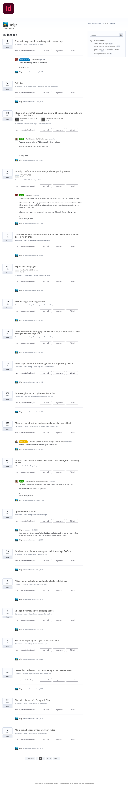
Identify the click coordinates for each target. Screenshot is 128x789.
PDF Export (41, 180)
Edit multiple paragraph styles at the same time (37, 640)
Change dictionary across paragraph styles (34, 610)
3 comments (18, 86)
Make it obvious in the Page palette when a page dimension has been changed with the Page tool (47, 332)
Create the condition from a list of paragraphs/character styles (43, 670)
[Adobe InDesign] (8, 9)
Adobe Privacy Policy (88, 783)
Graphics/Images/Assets (44, 124)
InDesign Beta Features (101, 53)
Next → (56, 759)
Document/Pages (49, 305)
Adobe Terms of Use (75, 783)
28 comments (19, 124)
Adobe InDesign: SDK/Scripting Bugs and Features (106, 50)
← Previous (30, 759)
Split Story (19, 83)
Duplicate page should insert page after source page (39, 41)
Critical (74, 51)
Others (40, 466)
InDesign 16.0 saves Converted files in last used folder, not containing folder (47, 461)
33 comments (18, 180)
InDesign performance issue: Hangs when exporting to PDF (42, 171)
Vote (7, 47)
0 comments (18, 44)
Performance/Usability (43, 240)
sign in (106, 23)
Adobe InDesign (38, 783)
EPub (45, 554)
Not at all (47, 51)
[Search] (121, 35)
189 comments (19, 466)
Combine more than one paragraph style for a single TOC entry (44, 551)
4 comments (18, 644)
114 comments (19, 426)
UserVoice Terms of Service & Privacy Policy (56, 783)
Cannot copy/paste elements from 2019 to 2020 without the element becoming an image (46, 235)
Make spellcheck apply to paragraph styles (35, 729)
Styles (45, 644)
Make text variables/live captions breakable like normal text (43, 423)
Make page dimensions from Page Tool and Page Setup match (44, 363)
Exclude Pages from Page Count (30, 301)
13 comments (18, 275)
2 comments (18, 240)
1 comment (18, 584)
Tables (45, 584)
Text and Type (49, 396)
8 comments (18, 703)
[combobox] (105, 35)
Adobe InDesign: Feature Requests (33, 44)
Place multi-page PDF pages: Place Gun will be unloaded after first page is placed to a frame (48, 114)
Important (60, 51)
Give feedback (99, 41)
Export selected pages (25, 266)
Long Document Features (51, 86)
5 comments (18, 337)
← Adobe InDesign (8, 29)
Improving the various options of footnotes (35, 393)
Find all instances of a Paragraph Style (32, 700)
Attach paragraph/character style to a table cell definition (41, 580)
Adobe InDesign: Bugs (30, 124)
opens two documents (25, 511)
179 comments (19, 396)
